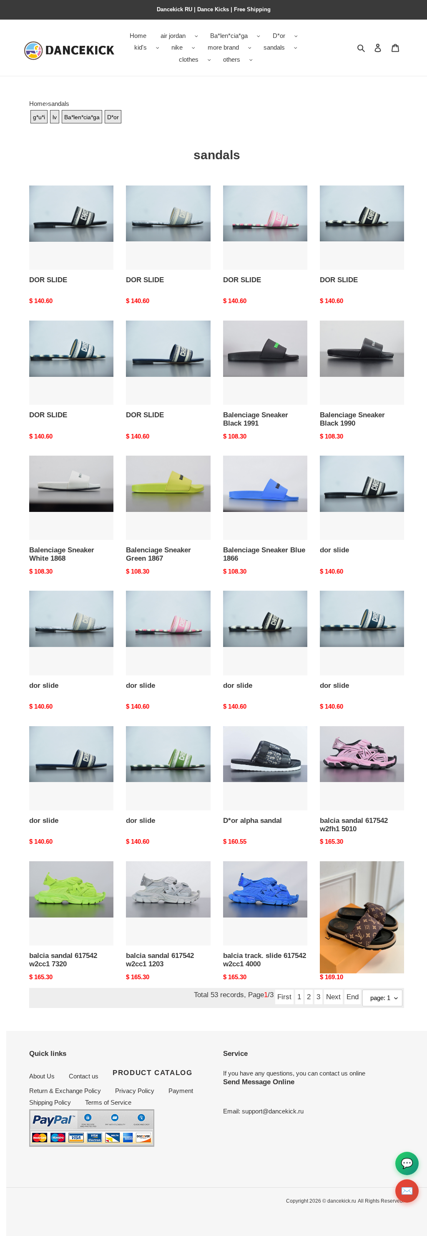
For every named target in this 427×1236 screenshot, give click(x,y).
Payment (180, 1090)
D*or (279, 35)
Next (333, 996)
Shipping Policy (50, 1102)
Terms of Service (108, 1102)
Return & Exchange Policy (65, 1090)
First (284, 996)
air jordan (173, 35)
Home (37, 103)
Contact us (83, 1076)
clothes (188, 59)
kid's (140, 47)
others (231, 59)
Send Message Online (258, 1082)
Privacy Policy (134, 1090)
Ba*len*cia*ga (229, 35)
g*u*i (39, 117)
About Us (42, 1076)
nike (177, 47)
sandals (274, 47)
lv (55, 117)
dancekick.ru (341, 1201)
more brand (223, 47)
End (353, 996)
